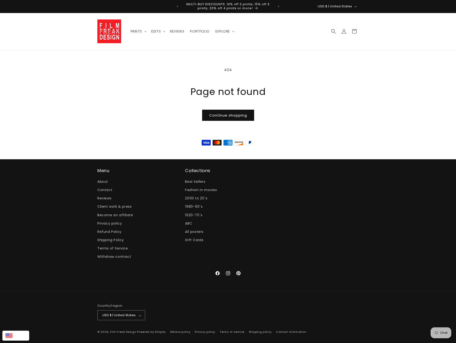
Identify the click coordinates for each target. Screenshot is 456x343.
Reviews (104, 198)
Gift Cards (194, 240)
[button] (138, 31)
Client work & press (114, 206)
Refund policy (180, 332)
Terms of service (232, 332)
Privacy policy (109, 223)
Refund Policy (109, 231)
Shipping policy (260, 332)
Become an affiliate (115, 214)
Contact (104, 189)
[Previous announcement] (177, 6)
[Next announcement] (278, 6)
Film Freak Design (123, 332)
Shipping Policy (110, 240)
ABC (188, 223)
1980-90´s (194, 206)
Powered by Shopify (151, 332)
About (102, 181)
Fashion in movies (201, 189)
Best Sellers (195, 181)
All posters (194, 231)
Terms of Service (112, 248)
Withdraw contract (114, 256)
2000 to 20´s (196, 198)
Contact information (291, 332)
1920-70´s (193, 214)
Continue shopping (228, 115)
